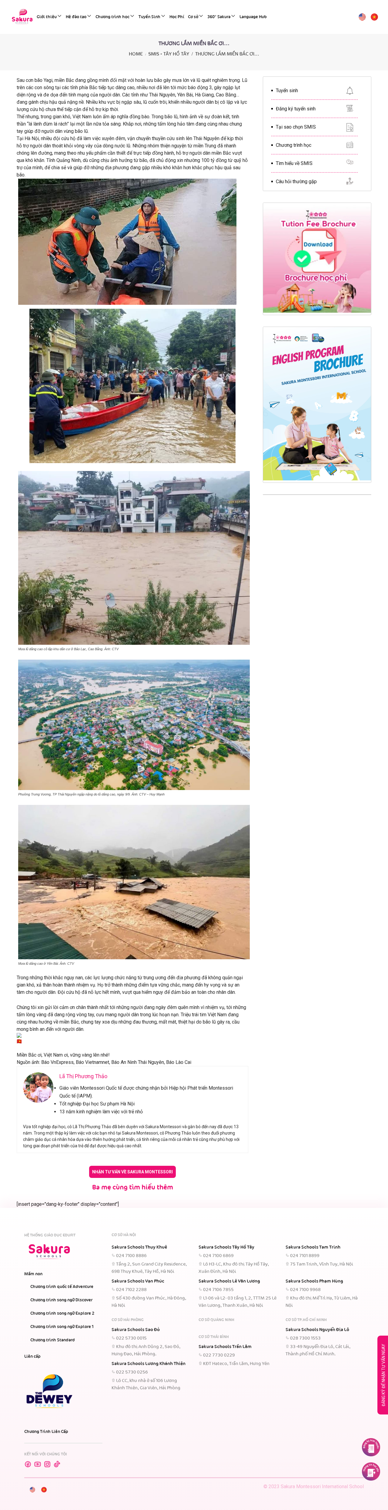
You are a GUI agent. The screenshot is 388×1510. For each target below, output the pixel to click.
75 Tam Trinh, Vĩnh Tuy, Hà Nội (321, 1264)
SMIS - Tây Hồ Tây (168, 54)
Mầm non (33, 1274)
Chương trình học (112, 17)
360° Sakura (218, 17)
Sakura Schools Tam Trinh (313, 1247)
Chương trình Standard (52, 1340)
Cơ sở (193, 17)
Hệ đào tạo (76, 17)
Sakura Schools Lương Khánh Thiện (149, 1364)
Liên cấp (32, 1356)
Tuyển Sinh (149, 17)
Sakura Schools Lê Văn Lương (229, 1281)
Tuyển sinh (287, 90)
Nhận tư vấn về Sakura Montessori (132, 1171)
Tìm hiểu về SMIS (294, 163)
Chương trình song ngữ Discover (61, 1300)
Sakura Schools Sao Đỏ (136, 1330)
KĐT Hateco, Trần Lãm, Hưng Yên (236, 1364)
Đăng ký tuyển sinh (296, 109)
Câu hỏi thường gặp (296, 181)
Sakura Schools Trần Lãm (225, 1347)
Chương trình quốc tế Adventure (61, 1287)
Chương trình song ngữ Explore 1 (62, 1327)
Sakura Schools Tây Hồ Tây (226, 1247)
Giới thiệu (47, 17)
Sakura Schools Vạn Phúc (138, 1281)
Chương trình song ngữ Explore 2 (62, 1313)
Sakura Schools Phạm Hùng (314, 1281)
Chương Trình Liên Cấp (46, 1432)
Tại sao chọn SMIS (296, 127)
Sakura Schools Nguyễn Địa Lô (317, 1330)
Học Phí (176, 17)
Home (136, 54)
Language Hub (253, 17)
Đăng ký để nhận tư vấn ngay (383, 1375)
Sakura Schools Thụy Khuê (139, 1247)
